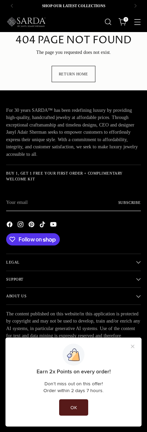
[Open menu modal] (137, 22)
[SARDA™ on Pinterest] (32, 225)
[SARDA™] (26, 22)
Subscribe (129, 202)
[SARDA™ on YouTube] (54, 225)
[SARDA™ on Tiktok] (43, 225)
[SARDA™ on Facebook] (10, 225)
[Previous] (11, 6)
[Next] (135, 6)
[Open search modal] (108, 22)
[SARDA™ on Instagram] (21, 225)
